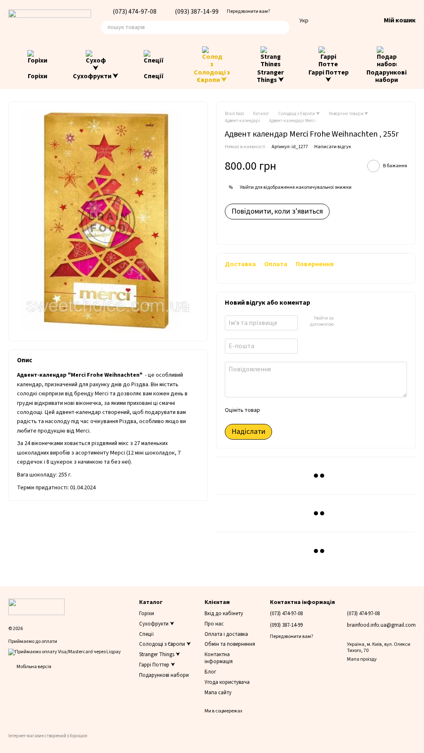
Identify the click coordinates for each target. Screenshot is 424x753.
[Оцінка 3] (299, 411)
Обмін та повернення (230, 644)
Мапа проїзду (362, 659)
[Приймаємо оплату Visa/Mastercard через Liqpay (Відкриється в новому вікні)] (64, 651)
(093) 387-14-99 (197, 11)
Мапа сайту (218, 692)
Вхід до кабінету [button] (224, 613)
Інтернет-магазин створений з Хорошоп (47, 736)
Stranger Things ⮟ (270, 76)
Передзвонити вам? (248, 11)
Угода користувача (227, 682)
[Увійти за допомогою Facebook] (342, 322)
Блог (210, 672)
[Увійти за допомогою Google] (356, 322)
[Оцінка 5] (326, 411)
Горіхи (37, 76)
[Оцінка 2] (286, 411)
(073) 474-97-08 (135, 11)
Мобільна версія (33, 666)
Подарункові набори (386, 76)
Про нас (214, 624)
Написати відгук (332, 146)
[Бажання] (330, 20)
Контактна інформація (219, 658)
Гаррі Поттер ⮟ (328, 76)
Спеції (154, 76)
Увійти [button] (247, 187)
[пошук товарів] (282, 27)
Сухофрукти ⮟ (95, 76)
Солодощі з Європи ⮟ (212, 76)
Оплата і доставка (226, 634)
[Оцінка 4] (313, 411)
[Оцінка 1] (273, 411)
